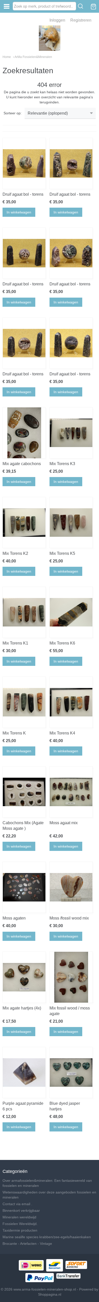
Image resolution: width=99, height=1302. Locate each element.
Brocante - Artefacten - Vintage (27, 1244)
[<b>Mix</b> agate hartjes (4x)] (24, 977)
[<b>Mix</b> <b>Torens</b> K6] (71, 612)
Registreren (80, 20)
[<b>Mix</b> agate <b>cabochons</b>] (24, 432)
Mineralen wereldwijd (19, 1217)
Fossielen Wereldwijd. (20, 1224)
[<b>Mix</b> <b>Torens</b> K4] (71, 702)
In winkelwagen (19, 212)
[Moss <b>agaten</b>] (24, 887)
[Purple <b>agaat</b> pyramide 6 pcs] (24, 1072)
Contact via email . (17, 1204)
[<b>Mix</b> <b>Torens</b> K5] (71, 522)
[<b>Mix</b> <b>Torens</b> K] (24, 702)
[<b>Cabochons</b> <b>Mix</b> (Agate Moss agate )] (24, 792)
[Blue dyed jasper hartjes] (71, 1072)
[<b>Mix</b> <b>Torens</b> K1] (24, 612)
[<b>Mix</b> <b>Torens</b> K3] (71, 432)
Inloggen (57, 20)
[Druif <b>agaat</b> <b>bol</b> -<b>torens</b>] (24, 163)
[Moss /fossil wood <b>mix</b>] (71, 887)
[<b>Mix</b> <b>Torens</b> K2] (24, 522)
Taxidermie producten (20, 1230)
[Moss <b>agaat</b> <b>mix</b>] (71, 792)
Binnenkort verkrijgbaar (21, 1210)
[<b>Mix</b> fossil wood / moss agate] (71, 977)
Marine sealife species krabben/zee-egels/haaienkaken (47, 1237)
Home (7, 57)
